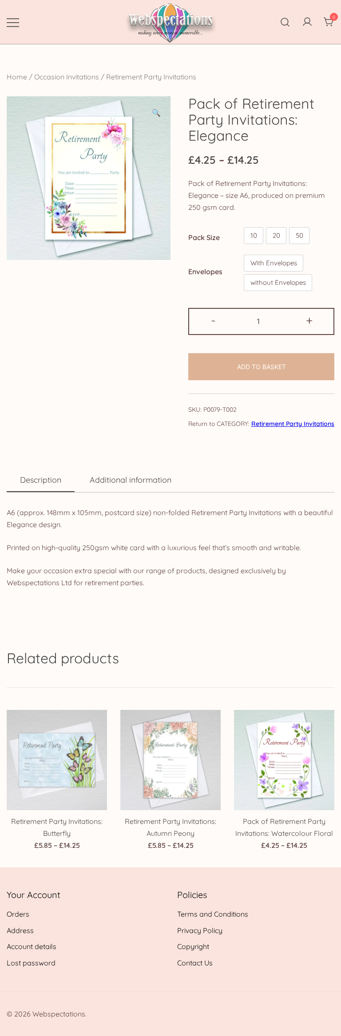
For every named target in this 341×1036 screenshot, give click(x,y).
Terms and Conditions (212, 914)
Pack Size (204, 237)
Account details (31, 946)
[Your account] (307, 22)
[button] (156, 113)
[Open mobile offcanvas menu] (13, 22)
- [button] (213, 320)
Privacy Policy (199, 930)
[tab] (41, 480)
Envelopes (205, 271)
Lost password (31, 962)
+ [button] (309, 320)
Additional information (130, 480)
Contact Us (195, 962)
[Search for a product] (285, 22)
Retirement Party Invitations (151, 76)
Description (40, 480)
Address (20, 930)
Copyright (193, 946)
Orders (18, 914)
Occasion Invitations (66, 76)
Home (17, 76)
